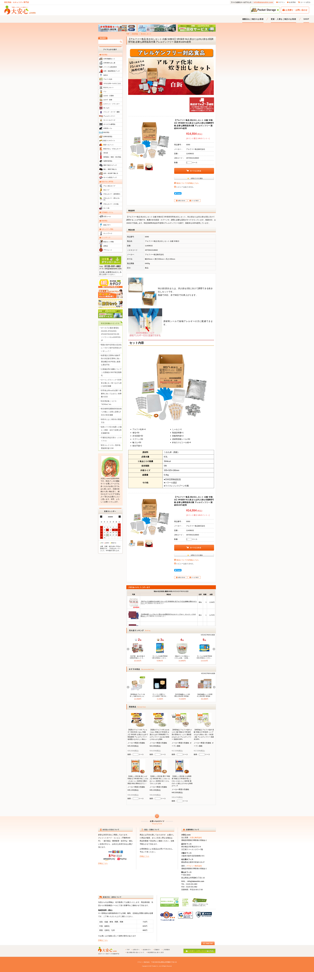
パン (104, 91)
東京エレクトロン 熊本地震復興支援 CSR (110, 446)
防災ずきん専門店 (107, 181)
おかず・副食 (107, 100)
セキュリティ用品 (107, 229)
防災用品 (135, 34)
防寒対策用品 (107, 136)
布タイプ (106, 190)
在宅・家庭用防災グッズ (111, 71)
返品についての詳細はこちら (187, 183)
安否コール (107, 216)
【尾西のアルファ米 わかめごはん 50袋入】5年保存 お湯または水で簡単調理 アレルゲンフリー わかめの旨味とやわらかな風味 (159, 734)
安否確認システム (107, 212)
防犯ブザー (107, 225)
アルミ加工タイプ (109, 186)
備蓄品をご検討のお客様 (253, 19)
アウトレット (107, 250)
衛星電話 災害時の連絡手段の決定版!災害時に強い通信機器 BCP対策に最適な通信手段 (110, 360)
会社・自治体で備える (110, 173)
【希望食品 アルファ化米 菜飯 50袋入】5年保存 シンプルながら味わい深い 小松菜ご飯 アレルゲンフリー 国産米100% (204, 734)
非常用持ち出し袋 (109, 63)
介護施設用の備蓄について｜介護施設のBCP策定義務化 (111, 372)
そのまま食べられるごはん (112, 83)
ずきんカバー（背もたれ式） (111, 199)
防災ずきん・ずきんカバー (112, 149)
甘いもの (106, 108)
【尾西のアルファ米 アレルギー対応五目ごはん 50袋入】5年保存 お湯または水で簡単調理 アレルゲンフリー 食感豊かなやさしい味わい (138, 734)
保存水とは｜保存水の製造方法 (111, 420)
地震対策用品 (107, 161)
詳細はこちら (103, 863)
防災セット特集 (108, 242)
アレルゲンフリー (109, 116)
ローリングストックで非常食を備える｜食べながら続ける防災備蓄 (111, 383)
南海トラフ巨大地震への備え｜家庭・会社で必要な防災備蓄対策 (111, 430)
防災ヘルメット (108, 145)
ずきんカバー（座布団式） (112, 194)
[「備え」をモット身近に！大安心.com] (20, 10)
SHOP (306, 19)
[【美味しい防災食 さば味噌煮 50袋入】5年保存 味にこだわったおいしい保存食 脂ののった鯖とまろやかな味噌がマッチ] (182, 772)
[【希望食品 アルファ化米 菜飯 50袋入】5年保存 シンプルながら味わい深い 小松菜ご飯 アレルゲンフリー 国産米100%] (204, 726)
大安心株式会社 (196, 838)
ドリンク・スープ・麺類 (111, 112)
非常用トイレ (107, 128)
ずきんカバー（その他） (111, 204)
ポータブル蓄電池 (109, 124)
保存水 (105, 75)
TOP (127, 34)
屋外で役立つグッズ (110, 165)
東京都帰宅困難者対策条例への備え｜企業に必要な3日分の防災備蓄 (111, 412)
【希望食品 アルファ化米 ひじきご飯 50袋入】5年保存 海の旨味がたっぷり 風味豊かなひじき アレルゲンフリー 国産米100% (182, 734)
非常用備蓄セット (109, 59)
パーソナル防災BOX (110, 67)
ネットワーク (107, 233)
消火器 (105, 153)
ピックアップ (105, 237)
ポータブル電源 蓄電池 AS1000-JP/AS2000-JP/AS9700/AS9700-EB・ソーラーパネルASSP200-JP (111, 334)
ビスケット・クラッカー (111, 104)
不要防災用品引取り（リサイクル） (111, 439)
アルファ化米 (107, 79)
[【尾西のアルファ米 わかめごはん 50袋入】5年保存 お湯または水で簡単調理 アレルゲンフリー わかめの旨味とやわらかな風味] (160, 726)
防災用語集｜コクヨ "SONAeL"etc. (108, 402)
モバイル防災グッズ (110, 177)
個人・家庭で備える (110, 169)
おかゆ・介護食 (108, 96)
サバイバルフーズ (109, 120)
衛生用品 (106, 132)
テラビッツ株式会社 (194, 866)
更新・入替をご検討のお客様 (283, 19)
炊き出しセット (146, 34)
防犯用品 (104, 221)
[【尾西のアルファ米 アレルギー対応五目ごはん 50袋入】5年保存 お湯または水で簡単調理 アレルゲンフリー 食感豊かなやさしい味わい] (138, 726)
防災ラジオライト (109, 140)
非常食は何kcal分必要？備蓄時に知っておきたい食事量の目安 (111, 393)
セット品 (106, 208)
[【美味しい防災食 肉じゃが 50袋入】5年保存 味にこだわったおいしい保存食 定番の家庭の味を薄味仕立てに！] (138, 772)
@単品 (105, 246)
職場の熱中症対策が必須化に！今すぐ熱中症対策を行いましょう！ (111, 348)
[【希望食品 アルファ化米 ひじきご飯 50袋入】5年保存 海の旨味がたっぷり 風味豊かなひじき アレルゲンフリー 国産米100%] (182, 726)
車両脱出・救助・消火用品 (112, 157)
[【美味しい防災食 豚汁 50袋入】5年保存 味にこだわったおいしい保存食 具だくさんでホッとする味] (160, 772)
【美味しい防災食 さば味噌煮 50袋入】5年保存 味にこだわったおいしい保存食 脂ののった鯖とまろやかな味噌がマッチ (182, 781)
